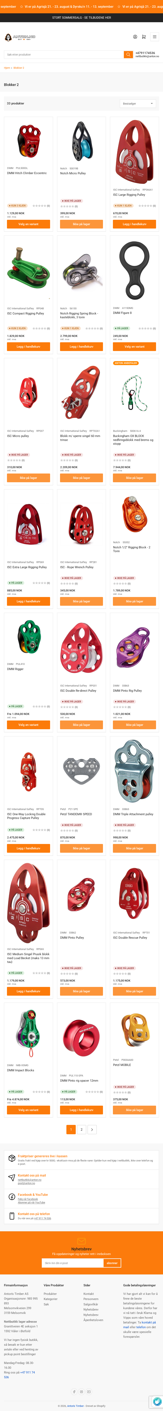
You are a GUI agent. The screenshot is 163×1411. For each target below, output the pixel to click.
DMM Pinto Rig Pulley (127, 690)
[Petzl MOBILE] (134, 1030)
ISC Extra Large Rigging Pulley (27, 567)
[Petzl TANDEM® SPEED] (81, 771)
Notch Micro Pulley (73, 173)
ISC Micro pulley (18, 436)
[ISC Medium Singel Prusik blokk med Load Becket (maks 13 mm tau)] (28, 903)
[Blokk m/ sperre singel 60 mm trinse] (81, 393)
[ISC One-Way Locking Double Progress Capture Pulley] (28, 771)
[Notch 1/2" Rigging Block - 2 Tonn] (134, 514)
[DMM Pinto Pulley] (81, 895)
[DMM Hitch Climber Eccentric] (28, 141)
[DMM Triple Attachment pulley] (134, 771)
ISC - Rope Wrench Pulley (76, 567)
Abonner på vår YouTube (31, 1202)
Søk (46, 1304)
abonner (112, 1263)
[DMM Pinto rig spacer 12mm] (81, 1038)
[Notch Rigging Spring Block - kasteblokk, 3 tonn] (81, 271)
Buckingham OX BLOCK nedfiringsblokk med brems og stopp (133, 440)
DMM (10, 168)
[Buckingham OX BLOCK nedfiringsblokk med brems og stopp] (134, 393)
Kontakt (88, 1294)
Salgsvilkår (90, 1304)
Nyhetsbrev (90, 1309)
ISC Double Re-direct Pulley (78, 690)
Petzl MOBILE (122, 1065)
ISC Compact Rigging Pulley (25, 313)
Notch (63, 168)
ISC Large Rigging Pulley (129, 195)
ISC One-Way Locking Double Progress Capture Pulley (26, 816)
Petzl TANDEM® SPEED (76, 814)
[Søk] (128, 54)
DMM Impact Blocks (20, 1070)
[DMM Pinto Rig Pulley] (134, 648)
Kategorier (50, 1299)
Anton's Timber (75, 1405)
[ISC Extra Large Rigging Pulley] (28, 524)
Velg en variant (28, 224)
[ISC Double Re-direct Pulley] (81, 648)
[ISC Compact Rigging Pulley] (28, 271)
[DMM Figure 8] (134, 270)
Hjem (7, 67)
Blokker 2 (19, 67)
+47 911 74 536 (42, 1218)
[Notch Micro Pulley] (81, 141)
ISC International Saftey (126, 189)
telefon (141, 1327)
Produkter (50, 1294)
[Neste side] (92, 1129)
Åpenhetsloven (93, 1320)
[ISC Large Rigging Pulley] (134, 152)
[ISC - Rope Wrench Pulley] (81, 524)
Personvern (90, 1299)
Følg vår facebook (28, 1199)
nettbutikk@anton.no (147, 56)
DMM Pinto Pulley (72, 937)
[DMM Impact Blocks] (28, 1032)
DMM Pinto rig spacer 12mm (79, 1080)
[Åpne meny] (154, 36)
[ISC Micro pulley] (28, 393)
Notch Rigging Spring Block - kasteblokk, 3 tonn (79, 315)
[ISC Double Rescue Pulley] (134, 895)
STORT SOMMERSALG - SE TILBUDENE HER (81, 17)
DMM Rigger (15, 669)
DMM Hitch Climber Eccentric (27, 173)
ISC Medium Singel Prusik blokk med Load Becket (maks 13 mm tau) (28, 958)
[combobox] (69, 54)
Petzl (63, 809)
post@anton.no (26, 1183)
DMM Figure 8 (122, 313)
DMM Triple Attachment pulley (133, 814)
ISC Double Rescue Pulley (130, 937)
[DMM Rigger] (28, 637)
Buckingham (120, 430)
